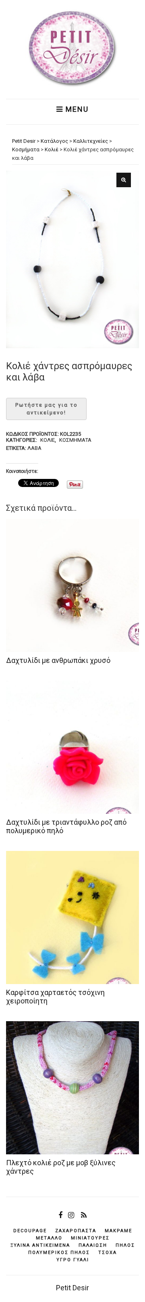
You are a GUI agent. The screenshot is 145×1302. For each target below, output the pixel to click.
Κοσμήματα (75, 440)
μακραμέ (118, 1230)
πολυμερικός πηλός (59, 1252)
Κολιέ (47, 440)
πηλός (125, 1245)
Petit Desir (72, 1287)
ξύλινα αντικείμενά (40, 1245)
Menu (76, 109)
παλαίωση (93, 1245)
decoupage (30, 1230)
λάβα (34, 448)
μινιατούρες (90, 1238)
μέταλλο (49, 1238)
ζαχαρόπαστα (75, 1230)
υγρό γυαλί (72, 1259)
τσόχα (107, 1252)
